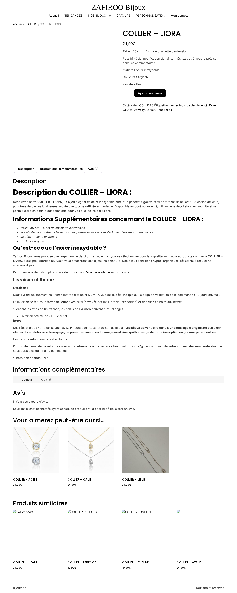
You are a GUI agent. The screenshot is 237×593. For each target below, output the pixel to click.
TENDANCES (73, 15)
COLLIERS (31, 24)
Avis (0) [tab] (93, 169)
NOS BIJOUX (97, 15)
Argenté (201, 105)
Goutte (127, 110)
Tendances (164, 110)
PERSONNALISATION (150, 15)
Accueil (54, 15)
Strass (150, 110)
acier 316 (114, 261)
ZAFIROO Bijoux (118, 7)
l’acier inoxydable (98, 272)
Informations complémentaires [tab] (61, 169)
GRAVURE (123, 15)
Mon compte (179, 15)
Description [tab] (26, 169)
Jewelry (139, 110)
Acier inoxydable (183, 105)
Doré (212, 105)
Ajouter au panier (150, 93)
